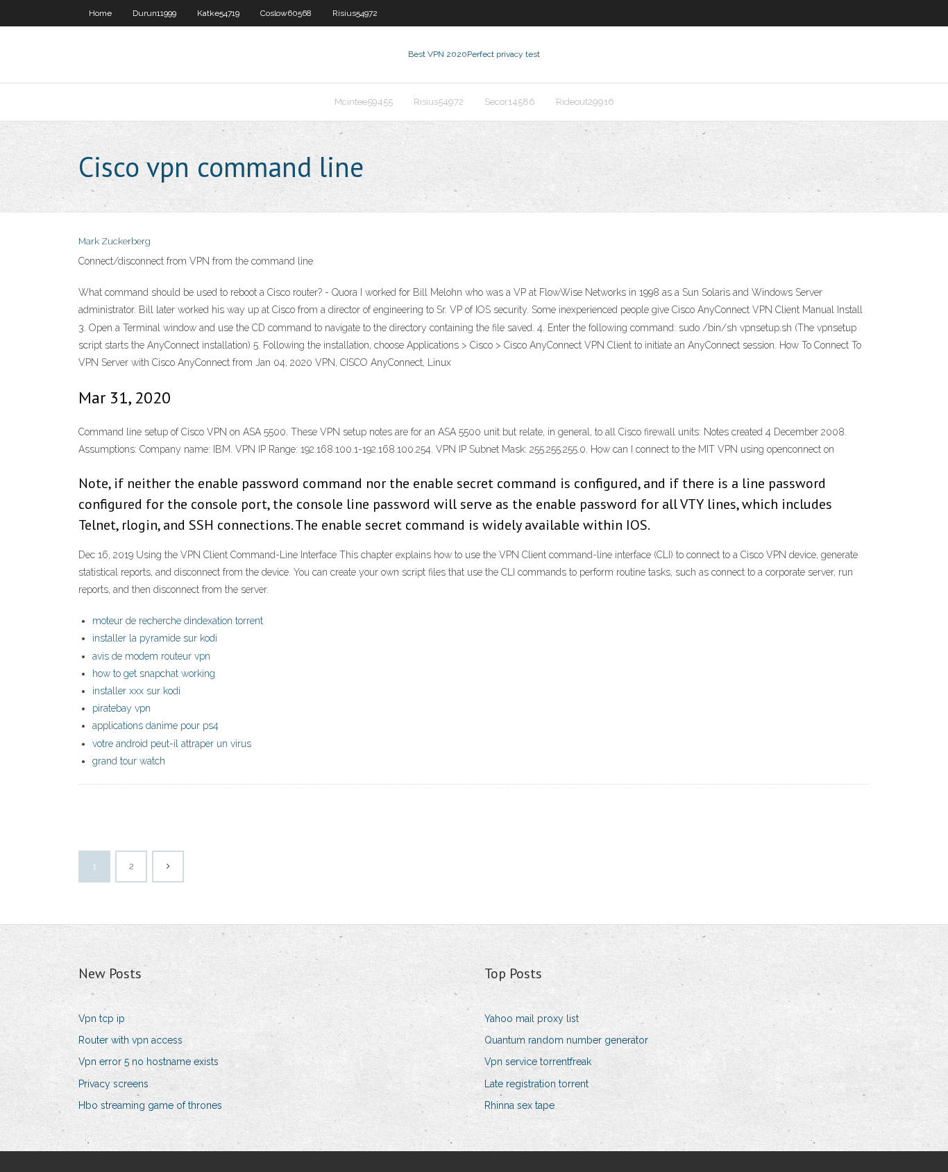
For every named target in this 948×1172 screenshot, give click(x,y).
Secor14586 (509, 102)
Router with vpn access (130, 1040)
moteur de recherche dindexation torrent (177, 620)
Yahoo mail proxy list (531, 1018)
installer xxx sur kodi (136, 690)
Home (100, 13)
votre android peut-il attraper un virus (171, 743)
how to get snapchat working (153, 673)
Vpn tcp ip (101, 1018)
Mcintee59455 (364, 102)
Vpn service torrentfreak (537, 1061)
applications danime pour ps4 (155, 725)
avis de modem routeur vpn (151, 656)
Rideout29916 (585, 102)
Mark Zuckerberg (114, 241)
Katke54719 (218, 13)
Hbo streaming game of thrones (150, 1105)
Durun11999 (154, 13)
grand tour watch (128, 761)
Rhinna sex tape (519, 1105)
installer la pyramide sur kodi (154, 638)
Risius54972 (355, 13)
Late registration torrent (536, 1083)
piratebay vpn (121, 708)
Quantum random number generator (566, 1040)
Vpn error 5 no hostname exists (148, 1061)
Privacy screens (113, 1083)
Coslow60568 (286, 13)
